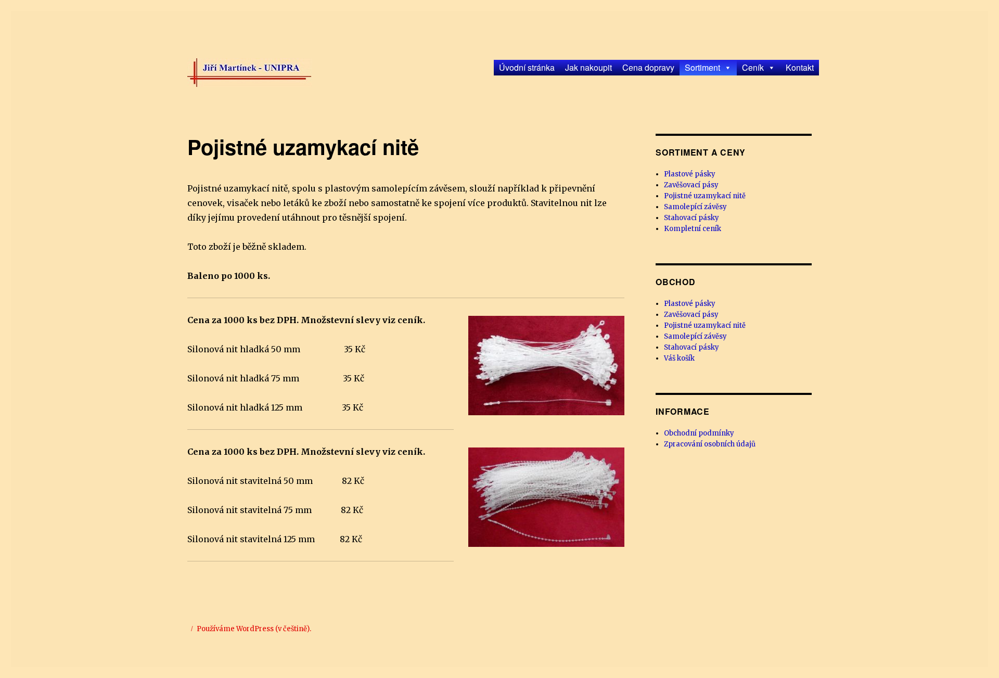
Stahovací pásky (691, 217)
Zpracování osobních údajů (709, 444)
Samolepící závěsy (695, 206)
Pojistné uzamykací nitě (705, 195)
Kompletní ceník (692, 228)
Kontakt (800, 67)
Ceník (753, 67)
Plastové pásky (689, 174)
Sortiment (702, 67)
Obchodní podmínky (699, 433)
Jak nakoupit (588, 67)
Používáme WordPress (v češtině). (254, 628)
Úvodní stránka (527, 67)
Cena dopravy (648, 67)
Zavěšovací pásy (691, 185)
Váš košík (679, 358)
